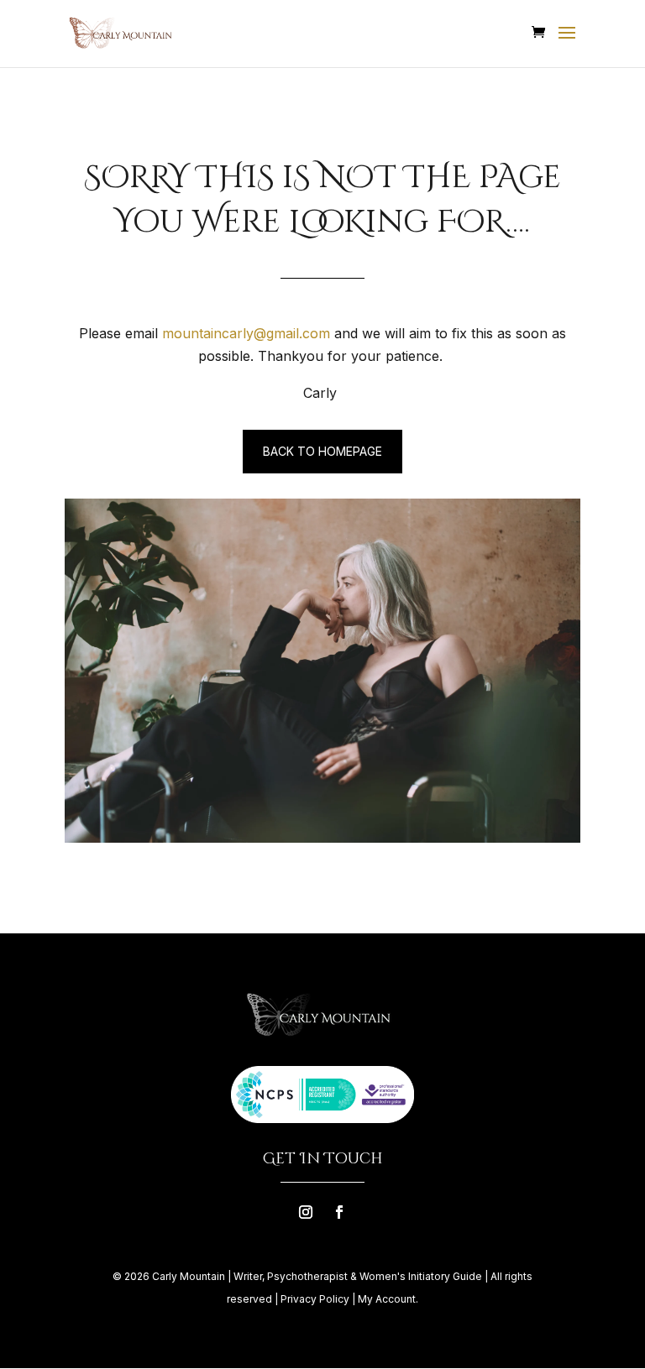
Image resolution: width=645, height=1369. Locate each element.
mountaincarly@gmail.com (246, 333)
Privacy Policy (315, 1299)
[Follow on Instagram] (305, 1212)
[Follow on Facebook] (339, 1212)
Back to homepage (322, 451)
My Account (387, 1299)
